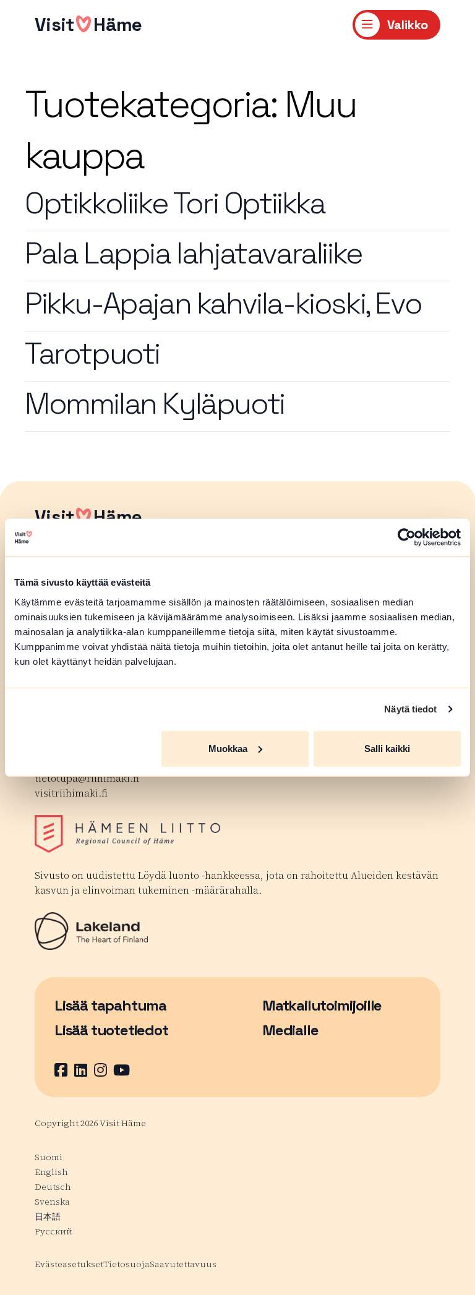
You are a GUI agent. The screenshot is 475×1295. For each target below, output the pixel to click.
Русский (53, 1231)
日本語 (48, 1216)
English (51, 1172)
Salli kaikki (387, 748)
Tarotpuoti (92, 353)
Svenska (52, 1201)
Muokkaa (227, 748)
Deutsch (53, 1187)
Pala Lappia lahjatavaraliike (193, 253)
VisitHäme (88, 24)
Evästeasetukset (69, 1264)
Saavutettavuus (183, 1264)
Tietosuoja (126, 1264)
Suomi (48, 1157)
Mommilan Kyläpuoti (155, 403)
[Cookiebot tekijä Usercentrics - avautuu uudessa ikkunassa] (407, 537)
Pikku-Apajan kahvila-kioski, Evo (223, 303)
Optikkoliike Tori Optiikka (175, 203)
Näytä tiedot (410, 709)
